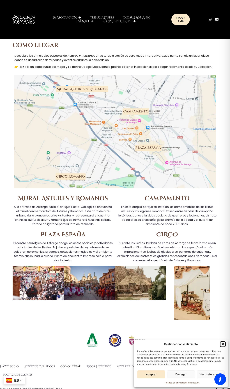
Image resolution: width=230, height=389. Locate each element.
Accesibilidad (127, 366)
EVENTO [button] (83, 21)
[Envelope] (216, 19)
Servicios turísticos (39, 366)
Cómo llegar (70, 366)
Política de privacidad (176, 382)
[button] (223, 344)
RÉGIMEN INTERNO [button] (117, 21)
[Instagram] (210, 19)
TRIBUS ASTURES (102, 17)
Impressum (193, 382)
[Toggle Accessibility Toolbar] (220, 379)
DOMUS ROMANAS (137, 17)
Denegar (181, 374)
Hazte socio (9, 366)
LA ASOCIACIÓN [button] (65, 17)
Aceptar (151, 374)
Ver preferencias (211, 374)
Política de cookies (17, 375)
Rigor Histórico (98, 366)
